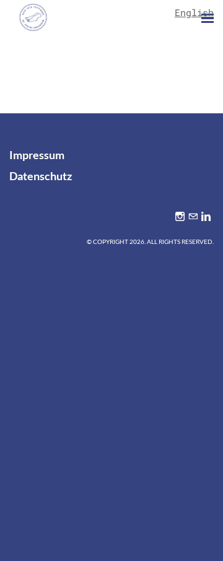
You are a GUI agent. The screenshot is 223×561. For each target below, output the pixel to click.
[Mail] (193, 216)
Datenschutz (40, 176)
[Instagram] (180, 216)
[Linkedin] (206, 216)
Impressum (36, 155)
